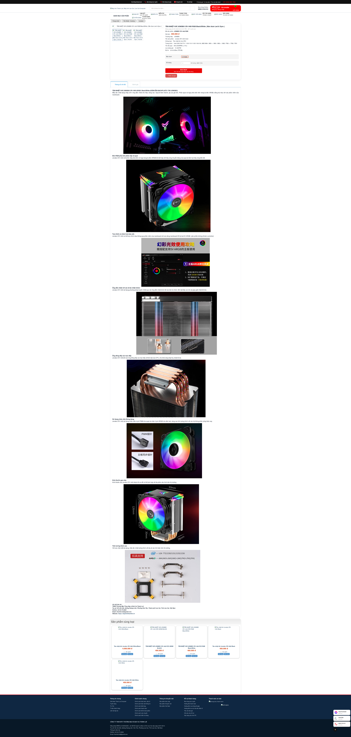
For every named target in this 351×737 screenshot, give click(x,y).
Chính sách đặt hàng (140, 706)
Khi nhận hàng (184, 14)
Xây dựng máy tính (229, 2)
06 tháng (184, 57)
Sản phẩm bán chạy (165, 701)
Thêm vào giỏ (172, 76)
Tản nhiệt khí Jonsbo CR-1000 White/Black (127, 646)
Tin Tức (112, 706)
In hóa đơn (207, 2)
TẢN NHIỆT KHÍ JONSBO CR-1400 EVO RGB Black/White (191, 647)
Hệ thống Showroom (136, 2)
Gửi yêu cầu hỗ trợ (189, 713)
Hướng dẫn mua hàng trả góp (192, 706)
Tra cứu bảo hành (215, 2)
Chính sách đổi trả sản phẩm (142, 711)
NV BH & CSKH (146, 17)
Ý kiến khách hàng (115, 708)
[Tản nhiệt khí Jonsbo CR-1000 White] (127, 662)
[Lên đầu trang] (335, 730)
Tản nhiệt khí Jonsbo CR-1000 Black (223, 646)
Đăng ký (214, 9)
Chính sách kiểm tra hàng (141, 715)
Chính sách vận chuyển (141, 713)
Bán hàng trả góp (166, 2)
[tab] (119, 84)
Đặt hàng (124, 654)
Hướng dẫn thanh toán (190, 704)
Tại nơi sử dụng (228, 14)
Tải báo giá (200, 2)
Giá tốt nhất (144, 14)
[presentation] (114, 26)
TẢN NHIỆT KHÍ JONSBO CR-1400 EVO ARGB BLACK (159, 647)
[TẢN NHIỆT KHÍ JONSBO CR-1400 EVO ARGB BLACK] (159, 628)
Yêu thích (130, 654)
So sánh (128, 652)
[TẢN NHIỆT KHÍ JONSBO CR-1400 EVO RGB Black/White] (191, 629)
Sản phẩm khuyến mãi (165, 704)
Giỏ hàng (236, 8)
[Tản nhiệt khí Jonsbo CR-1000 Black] (224, 628)
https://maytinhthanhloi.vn (126, 613)
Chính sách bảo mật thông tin (142, 704)
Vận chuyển (162, 14)
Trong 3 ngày (207, 14)
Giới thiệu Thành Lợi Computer (118, 701)
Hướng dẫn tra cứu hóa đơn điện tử (193, 708)
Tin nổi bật (189, 2)
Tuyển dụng (113, 704)
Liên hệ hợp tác (114, 711)
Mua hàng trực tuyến (189, 701)
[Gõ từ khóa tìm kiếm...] (192, 8)
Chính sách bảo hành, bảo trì (142, 701)
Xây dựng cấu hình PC (190, 715)
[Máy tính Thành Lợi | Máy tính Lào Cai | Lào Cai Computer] (128, 8)
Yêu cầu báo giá (188, 711)
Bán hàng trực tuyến (152, 2)
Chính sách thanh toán (141, 708)
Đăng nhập (221, 9)
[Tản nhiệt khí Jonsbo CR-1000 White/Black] (127, 628)
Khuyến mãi (179, 2)
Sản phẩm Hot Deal (165, 706)
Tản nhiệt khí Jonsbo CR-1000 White (127, 680)
